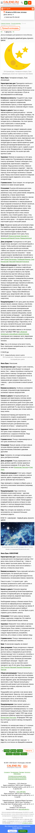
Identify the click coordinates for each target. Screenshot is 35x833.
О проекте (7, 772)
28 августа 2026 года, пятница (16, 12)
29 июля (6, 750)
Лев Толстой (5, 667)
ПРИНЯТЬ (23, 831)
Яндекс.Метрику (17, 828)
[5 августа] (28, 753)
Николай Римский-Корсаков (19, 262)
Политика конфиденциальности (17, 779)
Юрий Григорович (10, 259)
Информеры (17, 773)
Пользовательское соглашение (17, 777)
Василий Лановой (16, 667)
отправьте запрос (27, 823)
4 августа (24, 754)
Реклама (21, 772)
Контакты (27, 772)
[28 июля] (2, 750)
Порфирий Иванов (23, 259)
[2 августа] (13, 32)
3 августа (17, 754)
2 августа (9, 754)
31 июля (19, 750)
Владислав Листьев (21, 467)
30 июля (13, 750)
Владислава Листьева (8, 717)
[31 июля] (1, 32)
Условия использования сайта (17, 776)
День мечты (8, 14)
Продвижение (14, 772)
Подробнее (12, 831)
